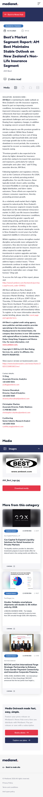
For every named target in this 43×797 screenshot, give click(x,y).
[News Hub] (10, 3)
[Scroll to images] (15, 87)
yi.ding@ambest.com (11, 384)
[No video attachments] (37, 87)
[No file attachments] (23, 87)
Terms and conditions (10, 787)
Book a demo (20, 732)
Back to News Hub (15, 14)
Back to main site (13, 767)
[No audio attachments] (30, 87)
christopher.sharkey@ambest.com (16, 412)
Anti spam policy (9, 791)
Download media (21, 488)
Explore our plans (20, 740)
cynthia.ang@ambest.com (13, 426)
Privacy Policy (8, 783)
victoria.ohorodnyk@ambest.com (16, 398)
